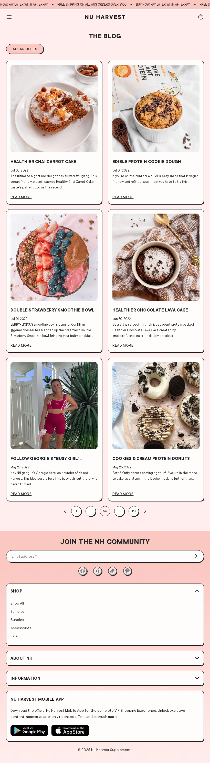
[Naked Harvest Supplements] (105, 17)
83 (133, 511)
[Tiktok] (112, 571)
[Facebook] (97, 571)
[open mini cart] (201, 17)
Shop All (17, 603)
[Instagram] (82, 571)
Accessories (20, 627)
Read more (21, 196)
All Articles (25, 48)
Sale (14, 636)
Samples (17, 611)
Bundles (17, 619)
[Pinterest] (127, 571)
